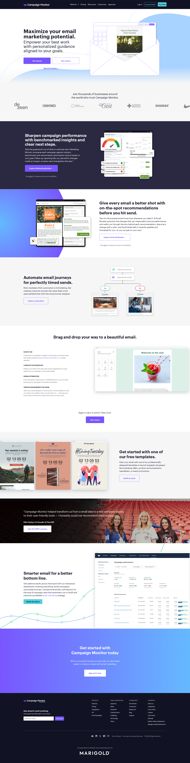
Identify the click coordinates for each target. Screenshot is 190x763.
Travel (112, 721)
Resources (92, 4)
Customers (102, 4)
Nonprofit (113, 709)
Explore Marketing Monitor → (41, 168)
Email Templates (97, 715)
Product (95, 700)
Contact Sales (150, 4)
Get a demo (65, 61)
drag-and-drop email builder (47, 358)
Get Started (132, 703)
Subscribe (59, 718)
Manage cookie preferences (157, 724)
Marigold (92, 748)
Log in (139, 4)
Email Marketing (116, 700)
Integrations (95, 709)
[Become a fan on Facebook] (104, 736)
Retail (112, 706)
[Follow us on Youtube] (92, 736)
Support (131, 715)
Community (133, 700)
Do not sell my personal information (133, 736)
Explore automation (36, 301)
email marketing (49, 595)
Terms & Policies (116, 736)
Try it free (162, 4)
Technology (114, 718)
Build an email (129, 478)
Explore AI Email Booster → (115, 237)
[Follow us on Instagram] (108, 736)
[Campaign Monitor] (35, 701)
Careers (150, 712)
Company (151, 700)
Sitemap (150, 718)
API (93, 712)
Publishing (113, 715)
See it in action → (51, 68)
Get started (37, 61)
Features (94, 703)
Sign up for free (95, 673)
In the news (151, 715)
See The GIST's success (37, 529)
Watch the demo (33, 601)
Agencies (111, 4)
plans (31, 176)
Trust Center (152, 709)
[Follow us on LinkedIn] (96, 736)
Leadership (151, 706)
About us (150, 703)
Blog (130, 712)
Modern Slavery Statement (156, 721)
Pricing (83, 4)
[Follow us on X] (100, 736)
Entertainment (115, 712)
